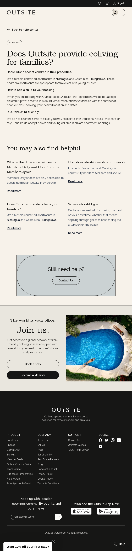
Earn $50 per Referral (19, 483)
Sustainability (44, 454)
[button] (119, 544)
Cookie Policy (45, 478)
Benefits (11, 454)
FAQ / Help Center (78, 449)
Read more (14, 191)
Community (13, 449)
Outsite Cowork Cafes (19, 464)
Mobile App (13, 478)
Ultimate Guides (77, 445)
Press (40, 449)
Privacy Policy (45, 474)
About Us (42, 440)
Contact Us (74, 440)
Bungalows (98, 79)
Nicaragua (62, 79)
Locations (12, 440)
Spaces (11, 445)
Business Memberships (20, 474)
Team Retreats (15, 469)
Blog (40, 464)
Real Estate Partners (48, 459)
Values (41, 445)
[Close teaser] (53, 541)
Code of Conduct (47, 469)
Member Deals (15, 459)
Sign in (121, 3)
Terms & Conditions (48, 483)
